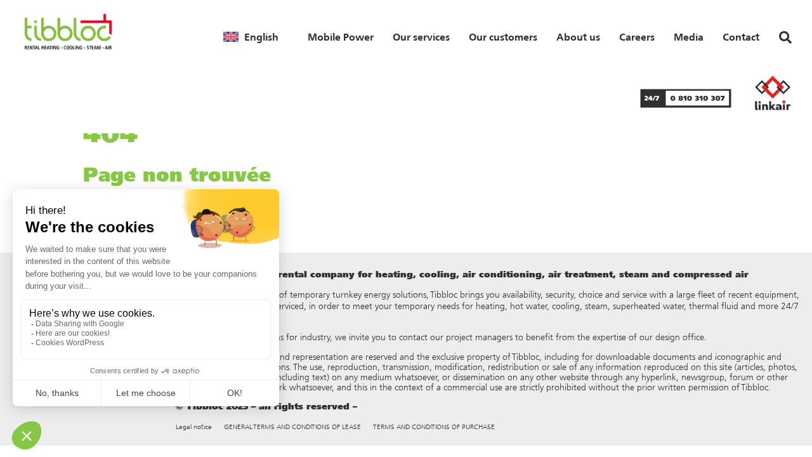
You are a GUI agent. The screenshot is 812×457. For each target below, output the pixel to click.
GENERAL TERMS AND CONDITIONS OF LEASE (292, 427)
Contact (741, 36)
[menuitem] (251, 37)
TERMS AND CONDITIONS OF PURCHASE (434, 427)
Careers (637, 36)
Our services (421, 36)
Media (689, 36)
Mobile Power (341, 36)
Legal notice (194, 427)
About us (578, 36)
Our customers (503, 36)
